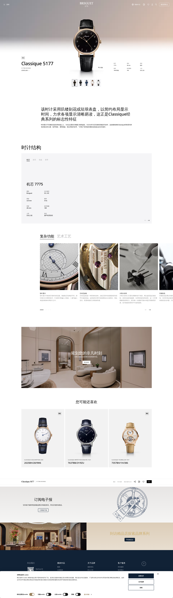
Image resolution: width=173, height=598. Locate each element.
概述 (114, 482)
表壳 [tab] (34, 160)
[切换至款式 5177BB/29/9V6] (98, 83)
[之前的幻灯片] (145, 220)
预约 (149, 481)
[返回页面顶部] (144, 564)
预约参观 (86, 362)
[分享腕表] (135, 482)
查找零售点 (164, 4)
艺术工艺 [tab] (64, 236)
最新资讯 (90, 567)
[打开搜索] (156, 4)
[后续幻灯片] (148, 220)
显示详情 (86, 594)
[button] (139, 482)
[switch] (48, 594)
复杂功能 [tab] (47, 236)
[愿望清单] (148, 4)
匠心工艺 (90, 570)
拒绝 (141, 587)
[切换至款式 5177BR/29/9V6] (92, 83)
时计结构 (119, 482)
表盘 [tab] (40, 160)
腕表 (58, 567)
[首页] (86, 4)
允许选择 (141, 582)
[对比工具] (144, 4)
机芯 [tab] (28, 160)
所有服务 (121, 567)
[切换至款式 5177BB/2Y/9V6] (86, 83)
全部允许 (141, 576)
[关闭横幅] (158, 574)
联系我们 (121, 570)
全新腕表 (60, 570)
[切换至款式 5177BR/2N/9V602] (74, 83)
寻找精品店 (129, 540)
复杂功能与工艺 (128, 482)
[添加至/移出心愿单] (143, 482)
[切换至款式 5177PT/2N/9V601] (80, 83)
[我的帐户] (152, 4)
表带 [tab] (46, 160)
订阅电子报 (43, 510)
